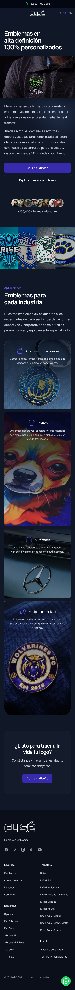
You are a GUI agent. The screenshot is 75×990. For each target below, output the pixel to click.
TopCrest (9, 949)
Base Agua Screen (50, 929)
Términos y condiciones (53, 956)
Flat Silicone (11, 921)
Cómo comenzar (13, 880)
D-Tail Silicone (48, 901)
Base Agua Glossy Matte (54, 922)
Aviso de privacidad (51, 949)
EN (70, 13)
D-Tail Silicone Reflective (54, 894)
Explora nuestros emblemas (37, 180)
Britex (43, 873)
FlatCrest (9, 928)
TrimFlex (9, 956)
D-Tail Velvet (47, 908)
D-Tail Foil (45, 880)
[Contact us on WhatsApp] (66, 981)
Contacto (9, 894)
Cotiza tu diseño (37, 168)
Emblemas (10, 873)
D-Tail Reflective (49, 887)
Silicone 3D (10, 935)
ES (64, 13)
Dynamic (9, 914)
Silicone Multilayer (14, 942)
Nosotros (9, 887)
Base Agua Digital (50, 915)
